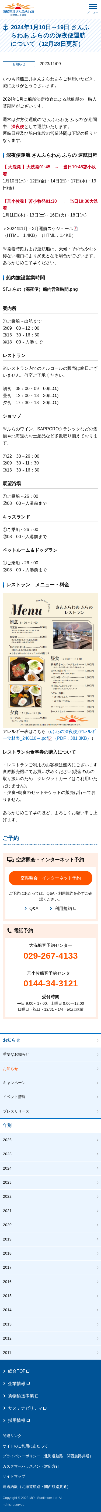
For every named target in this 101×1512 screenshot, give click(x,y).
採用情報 (16, 1420)
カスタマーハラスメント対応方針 (31, 1466)
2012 (7, 1338)
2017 (7, 1267)
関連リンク (12, 1436)
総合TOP (17, 1371)
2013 (7, 1324)
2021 (7, 1211)
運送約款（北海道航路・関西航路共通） (37, 1486)
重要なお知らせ (16, 1054)
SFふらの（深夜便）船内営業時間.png (40, 289)
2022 (7, 1196)
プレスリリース (16, 1111)
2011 (7, 1352)
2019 (7, 1239)
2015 (7, 1296)
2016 (7, 1281)
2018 (7, 1253)
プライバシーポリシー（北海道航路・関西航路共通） (48, 1456)
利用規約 (63, 908)
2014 (7, 1310)
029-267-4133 (50, 956)
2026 (7, 1140)
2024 (7, 1168)
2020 (7, 1225)
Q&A (34, 908)
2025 (7, 1154)
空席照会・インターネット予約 (50, 878)
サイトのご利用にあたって (25, 1446)
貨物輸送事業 (21, 1395)
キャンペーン (14, 1083)
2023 (7, 1182)
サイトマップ (14, 1476)
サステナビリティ (25, 1408)
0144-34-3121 (50, 983)
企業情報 (16, 1383)
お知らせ (11, 1040)
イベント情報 (14, 1097)
